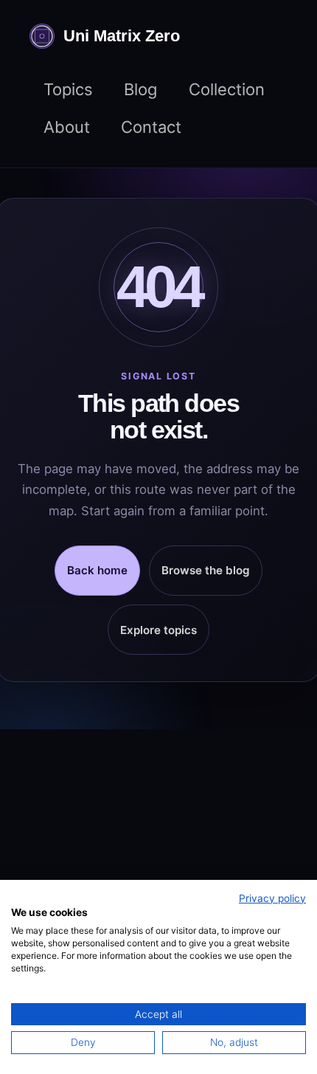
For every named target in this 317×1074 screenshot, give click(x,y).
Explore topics (158, 630)
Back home (97, 570)
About (66, 127)
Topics (68, 89)
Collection (227, 89)
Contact (151, 127)
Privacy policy (272, 898)
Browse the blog (205, 570)
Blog (140, 89)
